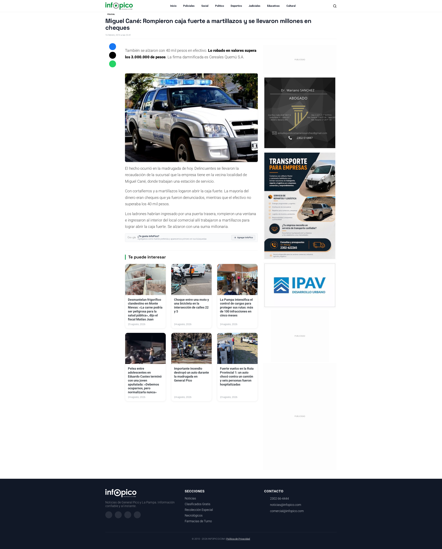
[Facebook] (108, 514)
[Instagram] (118, 514)
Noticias (190, 498)
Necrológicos (194, 515)
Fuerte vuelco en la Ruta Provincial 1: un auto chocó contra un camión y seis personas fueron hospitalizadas (237, 376)
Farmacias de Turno (198, 521)
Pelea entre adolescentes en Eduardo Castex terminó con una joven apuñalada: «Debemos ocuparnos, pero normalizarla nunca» (145, 380)
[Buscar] (335, 6)
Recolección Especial (199, 510)
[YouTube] (137, 514)
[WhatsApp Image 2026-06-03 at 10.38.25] (299, 206)
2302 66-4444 (279, 498)
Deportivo (236, 5)
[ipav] (299, 285)
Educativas (273, 5)
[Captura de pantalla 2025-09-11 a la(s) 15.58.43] (299, 112)
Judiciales (254, 5)
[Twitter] (127, 514)
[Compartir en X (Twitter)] (112, 55)
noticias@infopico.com (285, 505)
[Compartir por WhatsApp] (112, 63)
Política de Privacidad (238, 538)
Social (204, 5)
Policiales (189, 5)
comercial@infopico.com (287, 511)
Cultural (291, 5)
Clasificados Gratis (197, 504)
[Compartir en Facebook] (112, 46)
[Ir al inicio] (119, 6)
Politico (219, 5)
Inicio (173, 5)
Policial (111, 14)
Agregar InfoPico (245, 237)
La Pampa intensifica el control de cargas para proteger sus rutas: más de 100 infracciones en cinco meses (236, 307)
